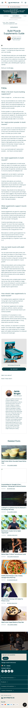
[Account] (22, 3)
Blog (7, 22)
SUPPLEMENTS (14, 27)
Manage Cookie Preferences (9, 662)
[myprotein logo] (14, 2)
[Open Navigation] (2, 2)
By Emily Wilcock (12, 535)
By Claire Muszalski (13, 556)
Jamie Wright (17, 392)
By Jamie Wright (16, 38)
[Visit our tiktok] (9, 671)
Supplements (16, 16)
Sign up (5, 658)
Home (4, 22)
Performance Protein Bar (14, 365)
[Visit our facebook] (5, 671)
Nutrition (6, 16)
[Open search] (6, 2)
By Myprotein (11, 488)
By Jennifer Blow (12, 580)
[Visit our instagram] (2, 671)
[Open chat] (12, 671)
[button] (25, 705)
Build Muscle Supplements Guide (10, 23)
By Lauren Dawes (12, 465)
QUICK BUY (15, 369)
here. (11, 68)
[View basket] (25, 2)
